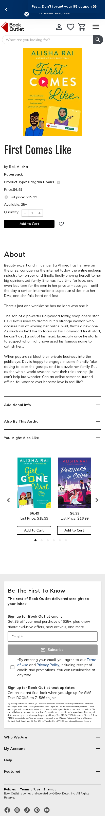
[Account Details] (59, 27)
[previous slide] (6, 10)
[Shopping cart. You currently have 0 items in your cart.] (82, 27)
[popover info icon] (58, 182)
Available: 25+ (15, 204)
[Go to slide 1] (35, 540)
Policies (10, 789)
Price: (13, 189)
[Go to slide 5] (60, 540)
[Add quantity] (39, 213)
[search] (98, 39)
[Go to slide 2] (42, 540)
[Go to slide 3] (48, 540)
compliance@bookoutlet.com (78, 721)
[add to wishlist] (61, 224)
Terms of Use (30, 789)
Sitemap (50, 789)
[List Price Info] (6, 197)
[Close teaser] (26, 14)
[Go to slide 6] (66, 540)
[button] (64, 6)
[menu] (96, 27)
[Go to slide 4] (54, 540)
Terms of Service (84, 718)
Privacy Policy (65, 718)
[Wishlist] (70, 27)
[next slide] (95, 500)
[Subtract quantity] (25, 213)
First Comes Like (37, 149)
